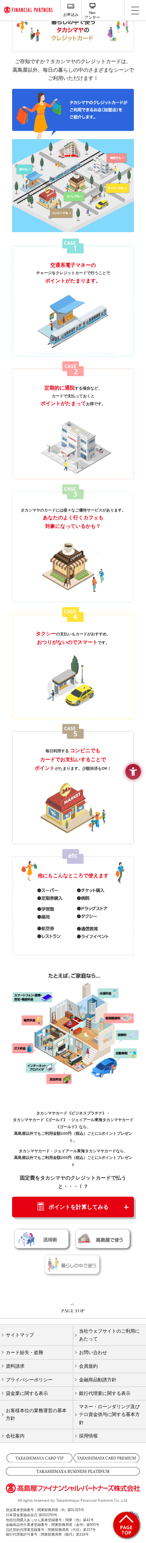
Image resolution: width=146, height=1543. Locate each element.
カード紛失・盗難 (24, 1352)
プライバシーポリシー (29, 1380)
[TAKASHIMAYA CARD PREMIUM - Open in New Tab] (106, 1457)
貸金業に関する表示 (27, 1393)
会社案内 (15, 1436)
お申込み (71, 14)
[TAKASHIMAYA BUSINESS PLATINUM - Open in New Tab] (73, 1471)
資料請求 (15, 1366)
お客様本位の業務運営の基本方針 (36, 1414)
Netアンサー (92, 15)
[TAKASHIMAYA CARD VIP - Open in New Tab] (39, 1457)
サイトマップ (20, 1335)
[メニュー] (135, 10)
